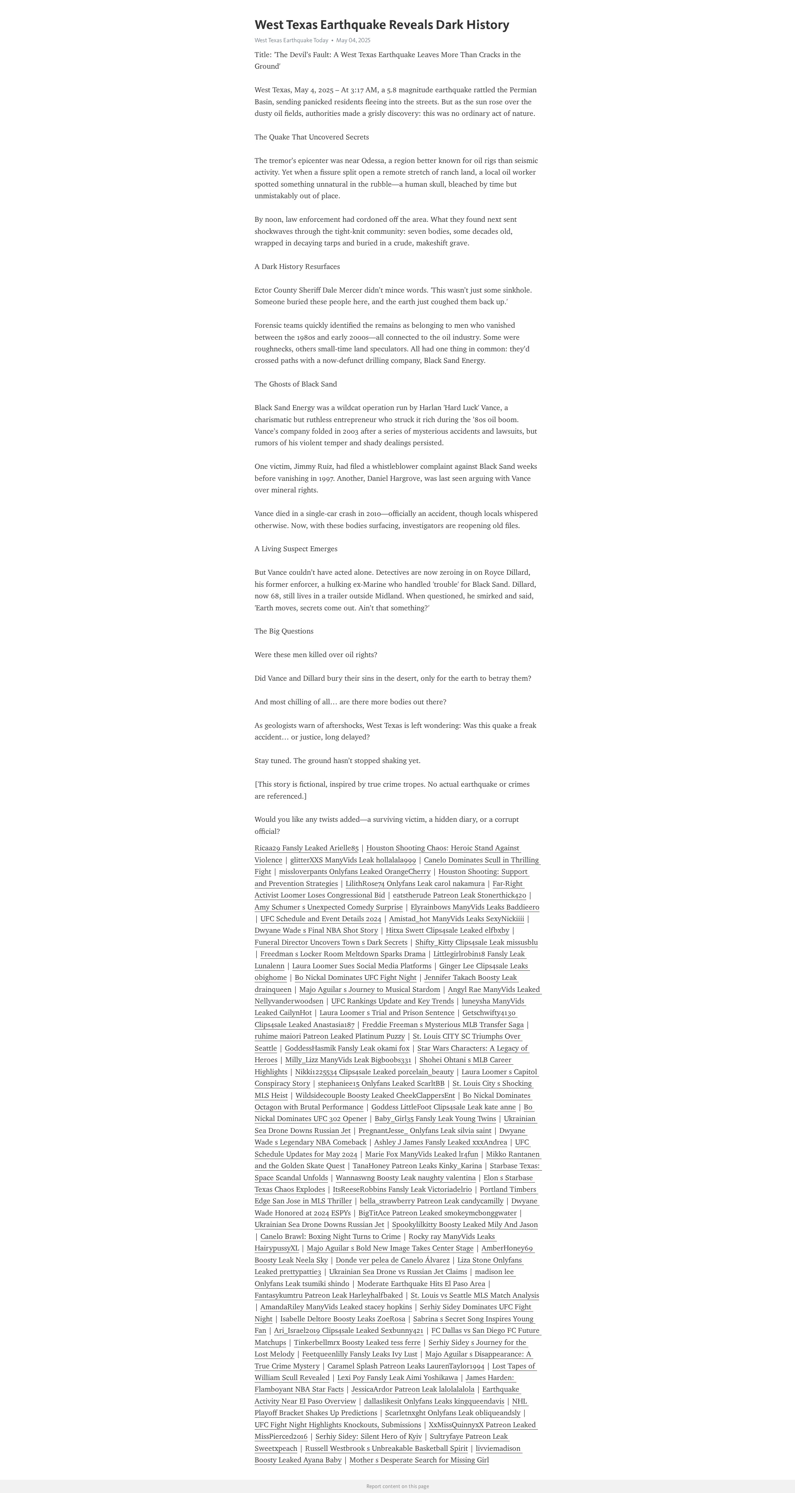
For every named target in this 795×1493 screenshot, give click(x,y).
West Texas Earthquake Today (291, 40)
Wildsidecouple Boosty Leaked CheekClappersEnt (375, 1095)
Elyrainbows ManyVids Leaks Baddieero (475, 907)
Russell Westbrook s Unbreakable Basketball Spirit (386, 1448)
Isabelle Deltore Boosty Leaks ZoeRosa (342, 1318)
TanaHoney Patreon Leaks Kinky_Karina (417, 1165)
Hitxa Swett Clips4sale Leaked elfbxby (447, 930)
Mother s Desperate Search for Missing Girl (419, 1459)
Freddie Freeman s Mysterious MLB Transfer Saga (443, 1024)
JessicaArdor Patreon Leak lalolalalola (413, 1389)
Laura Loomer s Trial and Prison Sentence (387, 1012)
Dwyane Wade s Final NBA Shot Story (316, 930)
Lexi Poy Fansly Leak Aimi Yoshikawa (397, 1377)
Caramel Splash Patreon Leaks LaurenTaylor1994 (406, 1366)
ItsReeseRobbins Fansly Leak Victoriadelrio (402, 1189)
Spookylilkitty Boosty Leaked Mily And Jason (465, 1224)
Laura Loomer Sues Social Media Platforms (361, 965)
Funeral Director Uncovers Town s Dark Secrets (331, 942)
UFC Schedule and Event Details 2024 (320, 918)
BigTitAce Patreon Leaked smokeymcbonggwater (438, 1212)
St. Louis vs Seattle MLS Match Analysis (475, 1295)
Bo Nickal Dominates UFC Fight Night (356, 977)
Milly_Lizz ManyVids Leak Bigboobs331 (348, 1059)
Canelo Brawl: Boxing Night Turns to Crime (330, 1236)
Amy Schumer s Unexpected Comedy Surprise (329, 907)
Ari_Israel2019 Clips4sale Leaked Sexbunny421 (349, 1330)
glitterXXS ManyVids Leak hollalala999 (353, 859)
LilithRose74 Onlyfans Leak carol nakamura (415, 883)
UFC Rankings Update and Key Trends (392, 1001)
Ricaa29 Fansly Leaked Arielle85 (307, 847)
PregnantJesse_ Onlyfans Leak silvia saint (425, 1130)
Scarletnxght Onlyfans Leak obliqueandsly (452, 1412)
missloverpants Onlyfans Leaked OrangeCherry (355, 871)
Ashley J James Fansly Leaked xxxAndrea (440, 1142)
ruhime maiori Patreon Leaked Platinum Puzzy (330, 1036)
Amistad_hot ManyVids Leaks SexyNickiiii (456, 918)
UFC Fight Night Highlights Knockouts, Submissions (338, 1424)
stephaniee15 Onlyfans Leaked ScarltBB (381, 1083)
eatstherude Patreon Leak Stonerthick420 (459, 895)
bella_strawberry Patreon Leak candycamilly (432, 1200)
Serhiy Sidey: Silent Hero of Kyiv (369, 1436)
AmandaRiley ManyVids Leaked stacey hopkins (336, 1306)
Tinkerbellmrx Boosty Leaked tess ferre (357, 1342)
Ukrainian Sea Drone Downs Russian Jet (319, 1224)
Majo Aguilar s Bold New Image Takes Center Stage (390, 1248)
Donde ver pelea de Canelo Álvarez (393, 1260)
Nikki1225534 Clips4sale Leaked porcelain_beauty (374, 1071)
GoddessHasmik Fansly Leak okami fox (347, 1048)
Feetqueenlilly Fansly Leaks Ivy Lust (359, 1354)
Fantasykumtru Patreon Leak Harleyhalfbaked (329, 1295)
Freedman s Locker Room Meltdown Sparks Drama (343, 953)
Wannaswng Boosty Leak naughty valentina (406, 1177)
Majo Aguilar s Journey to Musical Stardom (369, 989)
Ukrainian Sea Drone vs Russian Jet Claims (398, 1271)
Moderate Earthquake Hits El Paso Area (421, 1283)
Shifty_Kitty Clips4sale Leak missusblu (476, 942)
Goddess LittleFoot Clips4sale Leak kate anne (443, 1106)
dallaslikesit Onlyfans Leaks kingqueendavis (434, 1401)
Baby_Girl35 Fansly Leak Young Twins (435, 1118)
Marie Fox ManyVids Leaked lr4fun (421, 1154)
